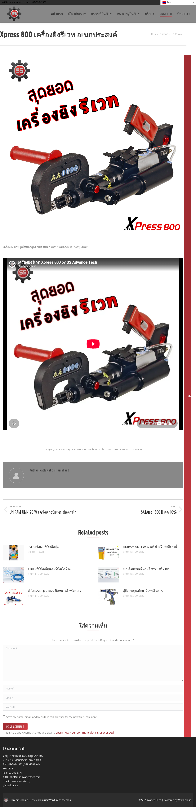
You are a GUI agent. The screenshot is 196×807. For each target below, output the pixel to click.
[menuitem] (57, 13)
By (83, 449)
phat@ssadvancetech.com (25, 777)
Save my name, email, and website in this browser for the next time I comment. (51, 717)
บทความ (60, 449)
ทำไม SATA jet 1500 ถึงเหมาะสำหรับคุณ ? (54, 590)
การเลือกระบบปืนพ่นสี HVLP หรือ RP (146, 568)
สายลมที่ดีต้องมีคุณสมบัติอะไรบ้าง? (50, 568)
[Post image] (13, 552)
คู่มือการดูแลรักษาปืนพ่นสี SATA (143, 590)
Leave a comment (132, 449)
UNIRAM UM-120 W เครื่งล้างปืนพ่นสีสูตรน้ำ (150, 546)
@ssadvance (10, 785)
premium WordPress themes (54, 800)
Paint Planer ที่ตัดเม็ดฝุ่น (43, 546)
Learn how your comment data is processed (85, 732)
